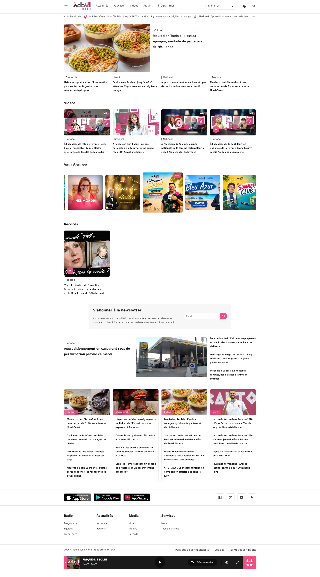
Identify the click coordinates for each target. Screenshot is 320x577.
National (168, 77)
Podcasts (119, 6)
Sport (215, 412)
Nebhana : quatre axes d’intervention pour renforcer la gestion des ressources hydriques (86, 86)
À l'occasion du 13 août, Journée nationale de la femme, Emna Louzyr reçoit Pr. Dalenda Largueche (231, 148)
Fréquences (70, 534)
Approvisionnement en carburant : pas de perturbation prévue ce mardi (224, 17)
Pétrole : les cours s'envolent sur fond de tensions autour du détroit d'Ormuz (136, 452)
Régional (217, 77)
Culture (158, 30)
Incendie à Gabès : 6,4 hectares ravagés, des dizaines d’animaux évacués (228, 375)
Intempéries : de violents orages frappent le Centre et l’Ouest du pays (85, 456)
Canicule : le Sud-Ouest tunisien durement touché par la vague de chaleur (86, 440)
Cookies (219, 550)
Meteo (164, 523)
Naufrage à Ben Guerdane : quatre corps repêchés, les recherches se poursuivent (87, 472)
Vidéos (134, 6)
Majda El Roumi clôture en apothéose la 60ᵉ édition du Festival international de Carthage (184, 456)
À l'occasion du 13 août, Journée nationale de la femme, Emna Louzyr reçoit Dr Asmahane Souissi (133, 148)
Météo (118, 77)
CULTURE (71, 280)
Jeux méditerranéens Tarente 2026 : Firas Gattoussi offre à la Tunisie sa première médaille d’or (232, 423)
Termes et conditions (243, 550)
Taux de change (170, 529)
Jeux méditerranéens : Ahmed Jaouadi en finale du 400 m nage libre (231, 468)
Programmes (166, 6)
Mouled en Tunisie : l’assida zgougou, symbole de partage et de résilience (178, 42)
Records (71, 225)
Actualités (102, 6)
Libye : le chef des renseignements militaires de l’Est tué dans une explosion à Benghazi (136, 423)
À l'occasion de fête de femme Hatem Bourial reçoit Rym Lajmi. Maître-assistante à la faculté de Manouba (85, 148)
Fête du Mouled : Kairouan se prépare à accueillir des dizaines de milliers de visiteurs (233, 342)
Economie (71, 77)
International (122, 412)
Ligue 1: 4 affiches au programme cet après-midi (232, 454)
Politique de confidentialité (192, 550)
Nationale (102, 523)
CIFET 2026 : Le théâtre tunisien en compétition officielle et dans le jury (184, 472)
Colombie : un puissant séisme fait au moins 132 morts (135, 438)
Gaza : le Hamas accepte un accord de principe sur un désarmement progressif (136, 468)
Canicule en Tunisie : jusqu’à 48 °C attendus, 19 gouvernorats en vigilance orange (118, 17)
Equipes (68, 529)
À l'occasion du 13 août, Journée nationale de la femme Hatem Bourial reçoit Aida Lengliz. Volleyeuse (182, 148)
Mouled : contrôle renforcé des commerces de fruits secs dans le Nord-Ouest (229, 86)
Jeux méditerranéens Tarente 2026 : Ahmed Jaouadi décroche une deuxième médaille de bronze (232, 440)
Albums (148, 6)
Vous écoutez (75, 165)
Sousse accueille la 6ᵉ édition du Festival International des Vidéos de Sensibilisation (183, 440)
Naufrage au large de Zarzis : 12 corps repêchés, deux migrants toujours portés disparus (232, 359)
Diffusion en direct (205, 562)
